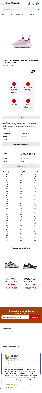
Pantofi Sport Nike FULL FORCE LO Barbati (30, 279)
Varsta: (5, 161)
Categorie (6, 133)
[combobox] (21, 9)
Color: (4, 153)
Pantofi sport (30, 14)
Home (2, 14)
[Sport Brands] (12, 3)
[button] (17, 57)
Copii (10, 14)
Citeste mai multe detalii (23, 382)
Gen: (4, 150)
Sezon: (4, 136)
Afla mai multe (9, 387)
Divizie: (4, 158)
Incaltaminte (19, 14)
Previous (1, 275)
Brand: (4, 140)
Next (40, 275)
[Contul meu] (29, 3)
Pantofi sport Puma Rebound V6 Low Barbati (11, 279)
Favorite (33, 3)
